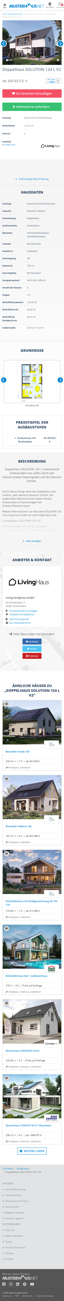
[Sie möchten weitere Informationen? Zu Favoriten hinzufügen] (32, 42)
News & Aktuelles (14, 1235)
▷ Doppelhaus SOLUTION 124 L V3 (21, 520)
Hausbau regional (14, 1218)
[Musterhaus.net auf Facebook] (5, 1284)
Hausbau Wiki (12, 1206)
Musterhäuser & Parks (16, 1200)
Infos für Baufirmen (15, 1247)
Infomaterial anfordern (33, 107)
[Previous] (3, 43)
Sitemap (9, 1253)
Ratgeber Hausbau (14, 1212)
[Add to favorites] (6, 704)
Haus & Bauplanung (15, 1189)
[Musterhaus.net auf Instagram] (12, 1284)
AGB (17, 1296)
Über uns (10, 1230)
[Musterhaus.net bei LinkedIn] (19, 1284)
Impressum (7, 1296)
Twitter (33, 648)
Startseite (7, 1168)
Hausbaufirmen (13, 1195)
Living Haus (23, 1168)
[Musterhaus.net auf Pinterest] (26, 1284)
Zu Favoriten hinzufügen (34, 93)
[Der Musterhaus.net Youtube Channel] (32, 1284)
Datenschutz (27, 1296)
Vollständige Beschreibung (33, 179)
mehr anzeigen (33, 541)
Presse (8, 1241)
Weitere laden (34, 1151)
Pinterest (33, 656)
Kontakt (9, 1258)
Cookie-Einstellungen (45, 1296)
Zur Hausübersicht (13, 14)
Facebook (33, 641)
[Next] (60, 43)
